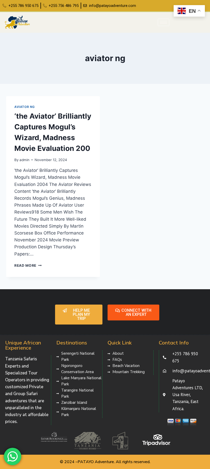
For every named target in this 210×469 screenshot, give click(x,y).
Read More (28, 265)
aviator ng (24, 107)
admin (24, 160)
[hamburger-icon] (163, 22)
